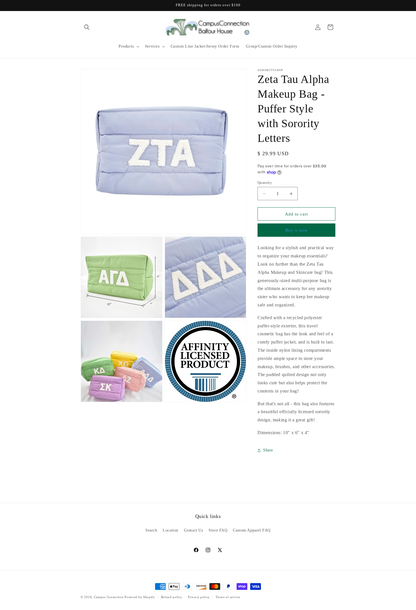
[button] (87, 27)
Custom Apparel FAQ (252, 530)
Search (151, 530)
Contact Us (193, 530)
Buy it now (296, 230)
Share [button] (268, 450)
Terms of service (228, 596)
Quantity (265, 182)
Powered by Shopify (140, 597)
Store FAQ (218, 530)
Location (170, 530)
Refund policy (171, 596)
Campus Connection (109, 597)
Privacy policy (199, 596)
